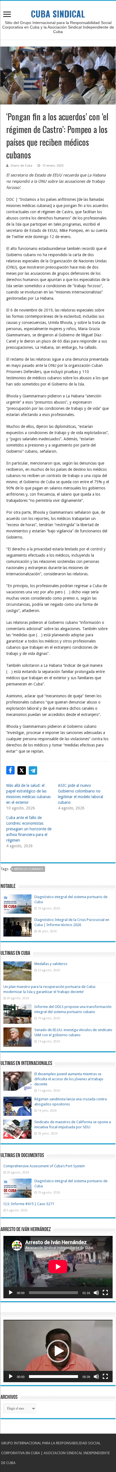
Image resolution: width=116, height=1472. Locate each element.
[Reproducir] (11, 1292)
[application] (58, 1267)
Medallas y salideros (50, 964)
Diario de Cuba (21, 165)
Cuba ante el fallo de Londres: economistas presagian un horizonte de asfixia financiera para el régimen (29, 828)
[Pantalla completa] (105, 1292)
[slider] (53, 1376)
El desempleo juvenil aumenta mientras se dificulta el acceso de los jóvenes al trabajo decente (68, 1079)
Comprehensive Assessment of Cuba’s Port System (44, 1166)
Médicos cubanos (28, 869)
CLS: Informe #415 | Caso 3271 (28, 1204)
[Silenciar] (96, 1292)
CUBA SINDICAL (58, 13)
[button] (58, 1351)
